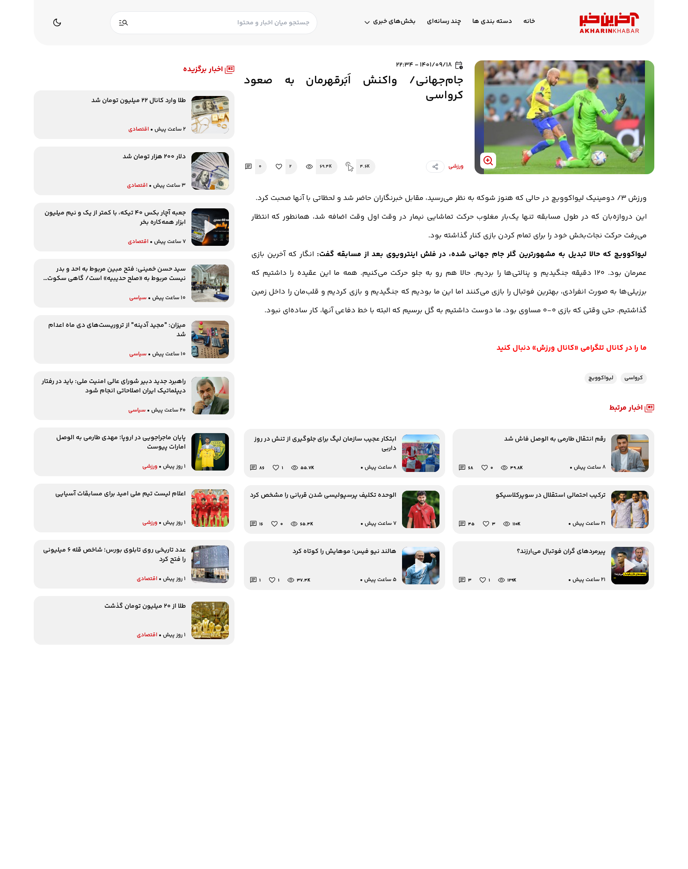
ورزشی (455, 166)
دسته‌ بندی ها (492, 22)
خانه (529, 22)
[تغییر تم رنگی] (57, 22)
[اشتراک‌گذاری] (435, 167)
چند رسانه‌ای (444, 22)
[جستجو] (123, 23)
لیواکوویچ (600, 378)
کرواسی (633, 378)
